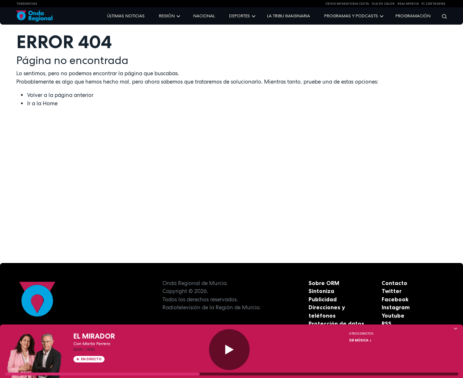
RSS (386, 323)
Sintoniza (321, 291)
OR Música (359, 340)
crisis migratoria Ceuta (347, 3)
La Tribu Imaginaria (288, 16)
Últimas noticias (126, 16)
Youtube (393, 315)
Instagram (396, 307)
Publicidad (323, 299)
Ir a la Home (42, 103)
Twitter (392, 291)
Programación (412, 16)
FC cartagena (433, 3)
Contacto (394, 283)
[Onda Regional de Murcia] (34, 16)
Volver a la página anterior (60, 95)
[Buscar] (442, 16)
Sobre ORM (324, 283)
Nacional (204, 16)
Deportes (239, 16)
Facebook (395, 299)
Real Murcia (408, 3)
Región (167, 16)
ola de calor (383, 3)
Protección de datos (336, 323)
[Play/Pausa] (229, 349)
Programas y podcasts (351, 16)
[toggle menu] (179, 16)
